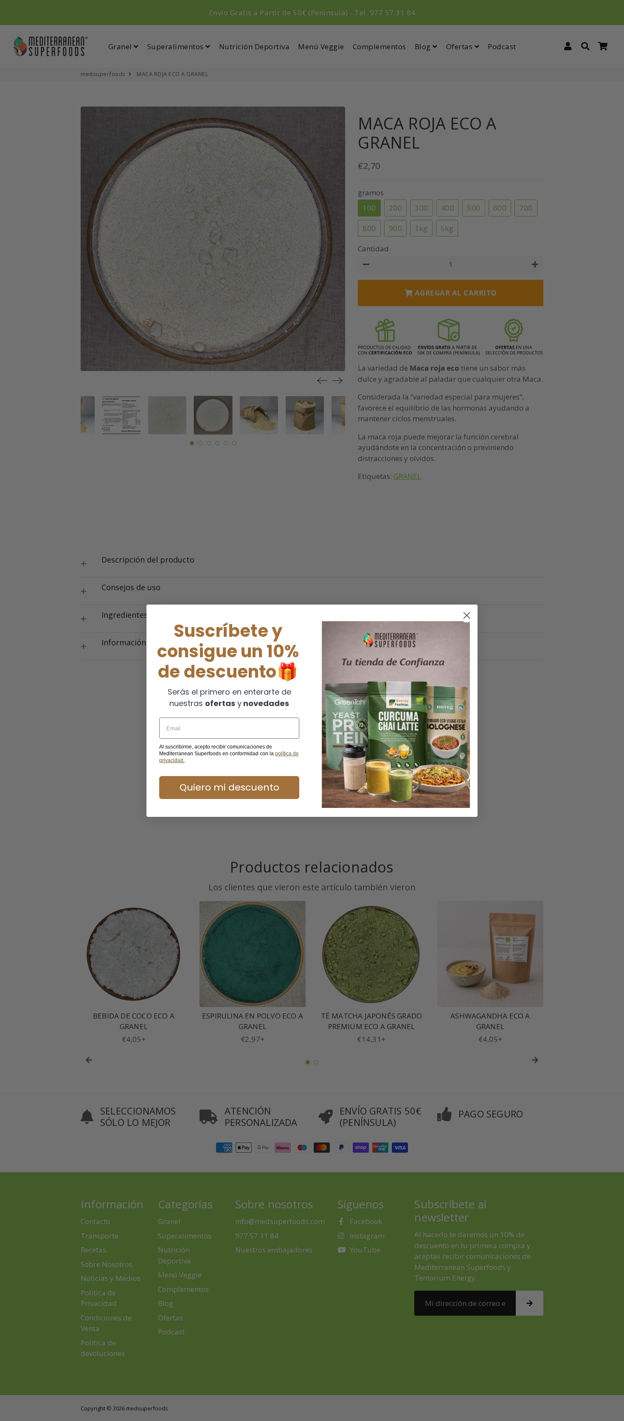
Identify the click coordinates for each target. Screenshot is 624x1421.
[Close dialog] (466, 615)
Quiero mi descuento (229, 787)
